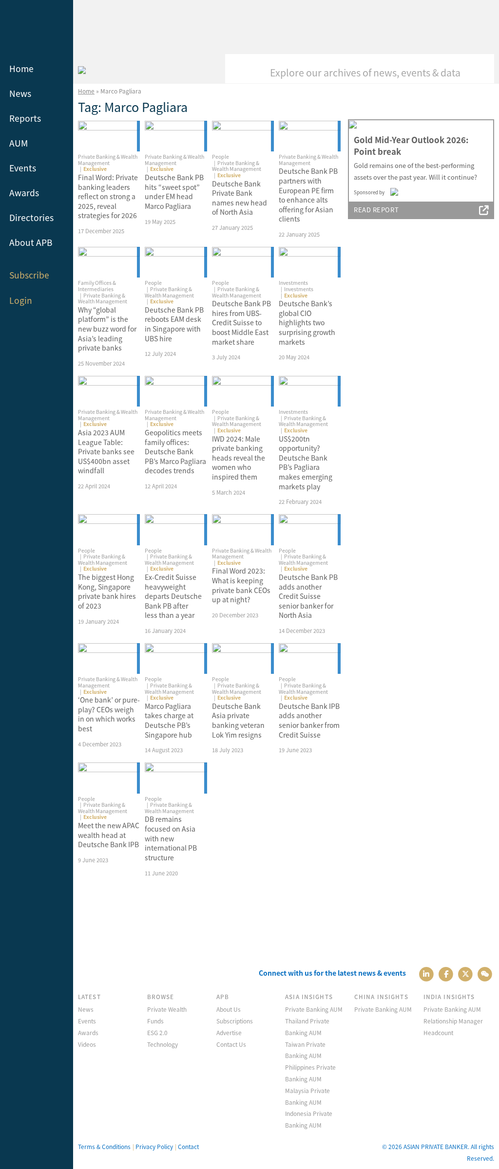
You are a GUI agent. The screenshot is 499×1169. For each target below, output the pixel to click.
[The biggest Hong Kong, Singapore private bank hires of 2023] (109, 529)
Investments (293, 282)
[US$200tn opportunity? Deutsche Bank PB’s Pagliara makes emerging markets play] (310, 391)
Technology (162, 1044)
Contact (188, 1146)
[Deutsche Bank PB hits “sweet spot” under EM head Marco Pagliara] (176, 136)
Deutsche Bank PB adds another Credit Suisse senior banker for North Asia (308, 596)
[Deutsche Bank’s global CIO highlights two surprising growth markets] (310, 262)
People (220, 156)
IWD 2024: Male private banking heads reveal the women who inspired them (238, 458)
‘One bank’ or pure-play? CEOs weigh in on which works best (109, 714)
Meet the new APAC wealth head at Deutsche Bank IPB (108, 834)
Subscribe (29, 275)
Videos (87, 1044)
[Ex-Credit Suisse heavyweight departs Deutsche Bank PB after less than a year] (176, 529)
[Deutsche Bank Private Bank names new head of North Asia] (243, 136)
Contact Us (231, 1044)
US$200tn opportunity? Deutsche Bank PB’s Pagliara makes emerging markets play (305, 462)
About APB (31, 242)
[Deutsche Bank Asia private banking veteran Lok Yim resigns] (243, 658)
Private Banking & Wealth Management (107, 160)
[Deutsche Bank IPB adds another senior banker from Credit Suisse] (310, 658)
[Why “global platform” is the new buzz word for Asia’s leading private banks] (109, 262)
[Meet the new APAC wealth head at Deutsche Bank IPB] (109, 778)
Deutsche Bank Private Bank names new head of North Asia (239, 198)
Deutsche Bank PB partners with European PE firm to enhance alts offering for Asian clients (308, 194)
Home (21, 68)
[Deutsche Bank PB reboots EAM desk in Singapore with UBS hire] (176, 262)
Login (20, 300)
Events (22, 168)
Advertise (229, 1032)
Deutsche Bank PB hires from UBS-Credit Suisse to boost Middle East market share (241, 322)
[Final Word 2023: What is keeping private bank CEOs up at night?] (243, 529)
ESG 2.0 (157, 1032)
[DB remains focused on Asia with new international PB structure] (176, 778)
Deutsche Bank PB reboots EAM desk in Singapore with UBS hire (174, 324)
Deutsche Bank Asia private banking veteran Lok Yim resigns (238, 720)
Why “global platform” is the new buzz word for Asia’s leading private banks (107, 329)
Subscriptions (234, 1021)
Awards (24, 192)
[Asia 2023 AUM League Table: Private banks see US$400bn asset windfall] (109, 391)
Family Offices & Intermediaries (97, 286)
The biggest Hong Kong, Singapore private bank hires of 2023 (107, 591)
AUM (18, 143)
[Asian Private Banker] (82, 68)
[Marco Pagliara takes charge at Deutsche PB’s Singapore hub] (176, 658)
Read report (376, 209)
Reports (25, 118)
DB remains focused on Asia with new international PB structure (171, 838)
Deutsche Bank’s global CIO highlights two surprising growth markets (307, 322)
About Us (228, 1009)
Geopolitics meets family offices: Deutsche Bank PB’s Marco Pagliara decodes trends (175, 451)
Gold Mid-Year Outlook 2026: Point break (411, 145)
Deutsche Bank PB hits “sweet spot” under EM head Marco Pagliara (174, 191)
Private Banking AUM (314, 1009)
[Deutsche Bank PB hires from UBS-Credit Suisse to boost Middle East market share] (243, 262)
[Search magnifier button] (479, 68)
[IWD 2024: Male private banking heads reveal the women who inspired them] (243, 391)
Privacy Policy (154, 1146)
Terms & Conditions (104, 1146)
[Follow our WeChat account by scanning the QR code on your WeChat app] (485, 973)
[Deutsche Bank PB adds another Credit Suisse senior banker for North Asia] (310, 529)
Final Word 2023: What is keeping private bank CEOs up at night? (241, 585)
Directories (31, 217)
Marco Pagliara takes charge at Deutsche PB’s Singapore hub (169, 720)
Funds (155, 1021)
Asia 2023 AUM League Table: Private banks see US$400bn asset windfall (106, 451)
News (20, 93)
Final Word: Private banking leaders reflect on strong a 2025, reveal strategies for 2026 (108, 196)
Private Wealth (167, 1009)
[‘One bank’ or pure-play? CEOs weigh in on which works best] (109, 658)
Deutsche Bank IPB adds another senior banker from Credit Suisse (309, 720)
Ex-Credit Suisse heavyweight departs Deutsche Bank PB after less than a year (173, 596)
